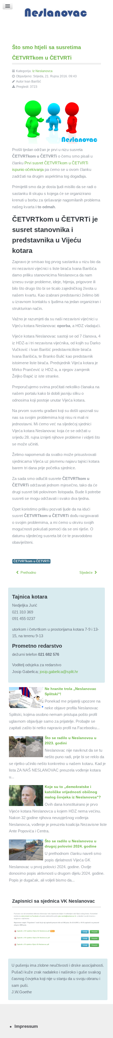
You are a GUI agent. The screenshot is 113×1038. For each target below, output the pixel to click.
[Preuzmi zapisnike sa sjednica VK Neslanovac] (56, 929)
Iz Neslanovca (42, 71)
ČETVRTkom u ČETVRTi (31, 561)
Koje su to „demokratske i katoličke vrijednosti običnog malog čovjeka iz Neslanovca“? (73, 792)
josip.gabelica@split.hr (59, 671)
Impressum (26, 1026)
